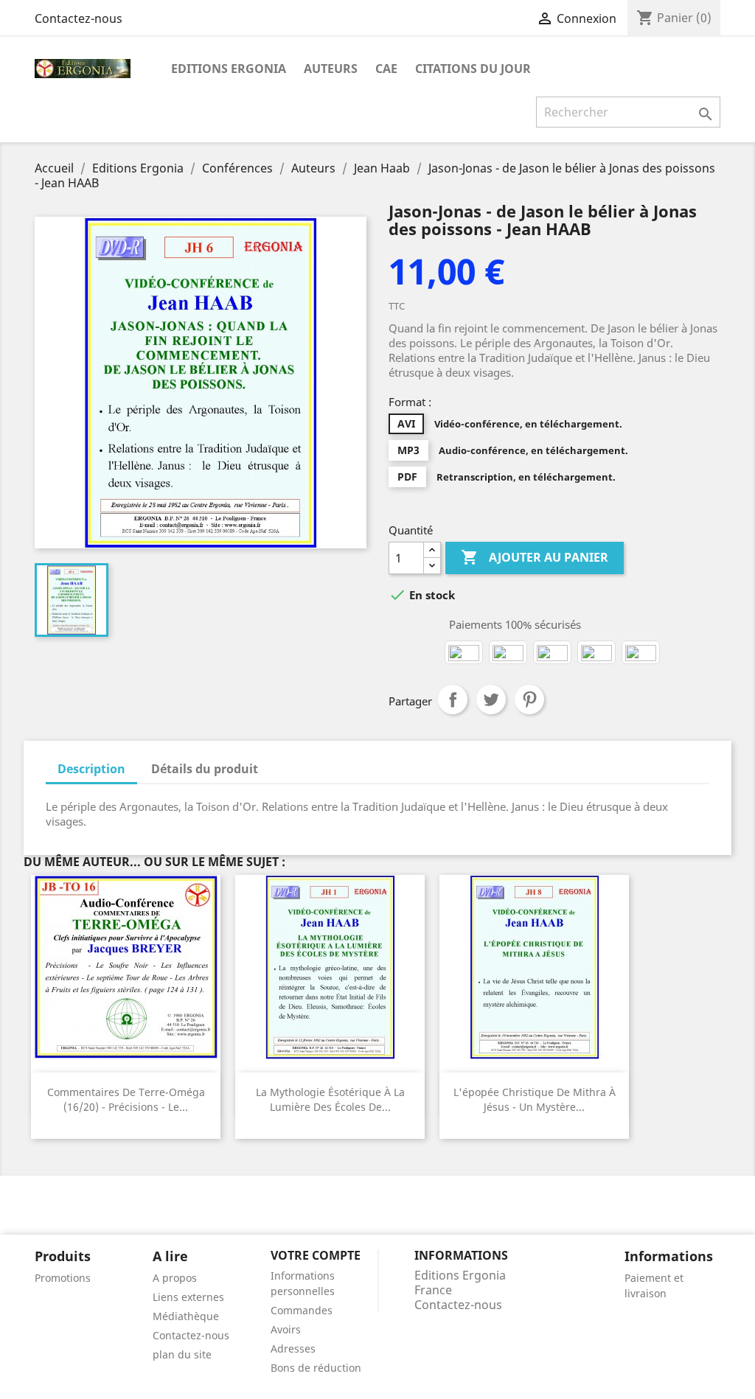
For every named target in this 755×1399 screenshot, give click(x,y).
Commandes (302, 1310)
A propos (175, 1278)
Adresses (293, 1349)
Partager (452, 699)
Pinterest (529, 699)
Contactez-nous (78, 18)
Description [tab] (91, 769)
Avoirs (286, 1329)
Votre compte (316, 1255)
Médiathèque (186, 1316)
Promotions (63, 1278)
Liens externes (188, 1297)
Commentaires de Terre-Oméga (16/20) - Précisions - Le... (126, 1099)
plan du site (182, 1354)
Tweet (491, 699)
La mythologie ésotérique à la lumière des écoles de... (330, 1099)
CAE (386, 68)
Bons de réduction (316, 1368)
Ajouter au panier (534, 557)
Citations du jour (473, 68)
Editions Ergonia (228, 68)
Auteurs (331, 68)
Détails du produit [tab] (204, 769)
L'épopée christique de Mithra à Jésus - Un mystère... (534, 1099)
